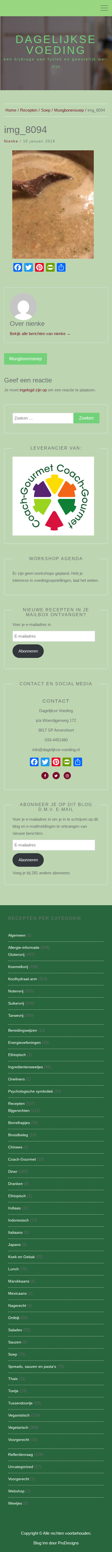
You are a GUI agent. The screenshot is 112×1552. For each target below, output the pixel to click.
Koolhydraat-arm (22, 979)
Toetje (13, 1391)
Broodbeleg (18, 1135)
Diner (12, 1171)
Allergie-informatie (23, 947)
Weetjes (15, 1503)
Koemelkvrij (18, 967)
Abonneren (28, 651)
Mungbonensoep (25, 358)
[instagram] (67, 775)
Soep (12, 1354)
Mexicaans (17, 1293)
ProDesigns (68, 1543)
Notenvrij (15, 991)
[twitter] (56, 775)
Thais (13, 1378)
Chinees (15, 1147)
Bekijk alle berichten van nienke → (40, 333)
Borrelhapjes (19, 1123)
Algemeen (17, 935)
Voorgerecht (18, 1439)
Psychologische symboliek (30, 1091)
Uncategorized (20, 1467)
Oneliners (16, 1079)
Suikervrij (16, 1003)
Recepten (16, 1103)
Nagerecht (17, 1305)
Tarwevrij (15, 1015)
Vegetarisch (18, 1427)
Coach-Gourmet (22, 1159)
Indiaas (14, 1208)
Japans (14, 1244)
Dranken (15, 1183)
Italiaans (15, 1232)
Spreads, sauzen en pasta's (32, 1366)
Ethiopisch (17, 1055)
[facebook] (45, 775)
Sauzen (14, 1342)
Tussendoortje (20, 1403)
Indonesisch (18, 1220)
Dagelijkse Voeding (56, 44)
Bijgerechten (19, 1110)
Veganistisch (19, 1415)
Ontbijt (13, 1318)
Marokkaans (18, 1281)
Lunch (13, 1269)
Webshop (16, 1491)
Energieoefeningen (24, 1042)
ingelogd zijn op (33, 390)
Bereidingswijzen (22, 1030)
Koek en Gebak (21, 1257)
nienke (11, 141)
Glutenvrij (16, 954)
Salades (15, 1330)
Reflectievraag (20, 1454)
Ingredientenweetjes (25, 1067)
